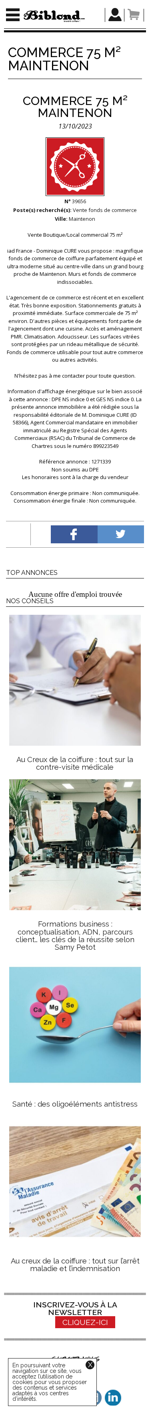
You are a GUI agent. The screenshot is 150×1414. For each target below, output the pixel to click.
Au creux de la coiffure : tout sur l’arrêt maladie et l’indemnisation (75, 1265)
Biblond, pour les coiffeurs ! (54, 16)
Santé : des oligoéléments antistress (75, 1104)
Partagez (74, 534)
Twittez (121, 534)
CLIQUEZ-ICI (85, 1322)
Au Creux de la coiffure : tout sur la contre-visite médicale (74, 763)
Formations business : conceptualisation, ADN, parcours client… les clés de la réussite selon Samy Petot (75, 935)
